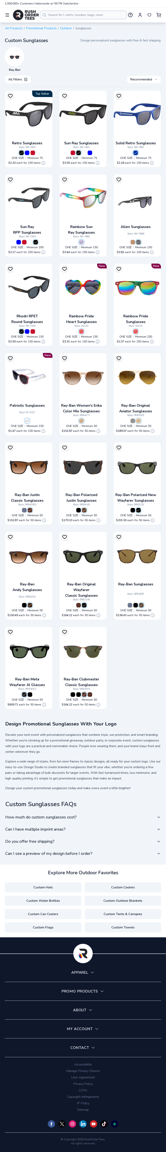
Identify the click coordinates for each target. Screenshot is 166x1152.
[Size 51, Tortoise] (84, 694)
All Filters (15, 79)
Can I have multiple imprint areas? (35, 829)
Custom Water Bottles (43, 901)
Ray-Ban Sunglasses (135, 584)
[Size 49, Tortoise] (89, 694)
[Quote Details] (43, 163)
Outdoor (66, 28)
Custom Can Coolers (43, 914)
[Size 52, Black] (132, 510)
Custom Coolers (123, 887)
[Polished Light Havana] (141, 605)
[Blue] (27, 152)
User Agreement (83, 1077)
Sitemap (83, 1110)
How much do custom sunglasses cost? (41, 817)
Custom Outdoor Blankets (122, 901)
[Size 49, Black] (72, 694)
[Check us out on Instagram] (72, 1124)
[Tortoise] (30, 510)
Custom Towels (123, 927)
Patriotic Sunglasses (27, 405)
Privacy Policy (83, 1084)
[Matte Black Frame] (30, 694)
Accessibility (83, 1064)
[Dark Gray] (138, 242)
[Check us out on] (83, 1124)
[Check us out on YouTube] (93, 1124)
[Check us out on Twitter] (62, 1124)
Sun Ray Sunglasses (81, 143)
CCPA (83, 1090)
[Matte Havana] (84, 510)
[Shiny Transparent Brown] (81, 420)
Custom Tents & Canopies (123, 914)
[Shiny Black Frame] (24, 694)
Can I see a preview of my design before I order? (48, 853)
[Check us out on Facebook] (51, 1124)
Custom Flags (43, 927)
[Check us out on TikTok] (104, 1124)
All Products (13, 28)
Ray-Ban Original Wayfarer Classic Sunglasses (81, 590)
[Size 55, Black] (138, 510)
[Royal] (135, 152)
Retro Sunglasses (27, 143)
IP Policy (83, 1103)
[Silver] (132, 420)
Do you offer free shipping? (29, 841)
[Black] (21, 152)
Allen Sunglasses (136, 226)
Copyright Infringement (83, 1097)
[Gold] (138, 420)
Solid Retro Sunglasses (136, 143)
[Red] (32, 152)
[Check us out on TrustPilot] (114, 1124)
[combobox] (83, 15)
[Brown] (30, 605)
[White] (84, 152)
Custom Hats (43, 887)
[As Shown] (27, 420)
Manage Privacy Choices (83, 1071)
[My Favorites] (149, 15)
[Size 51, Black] (78, 694)
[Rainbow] (81, 242)
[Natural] (132, 242)
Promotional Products (41, 28)
